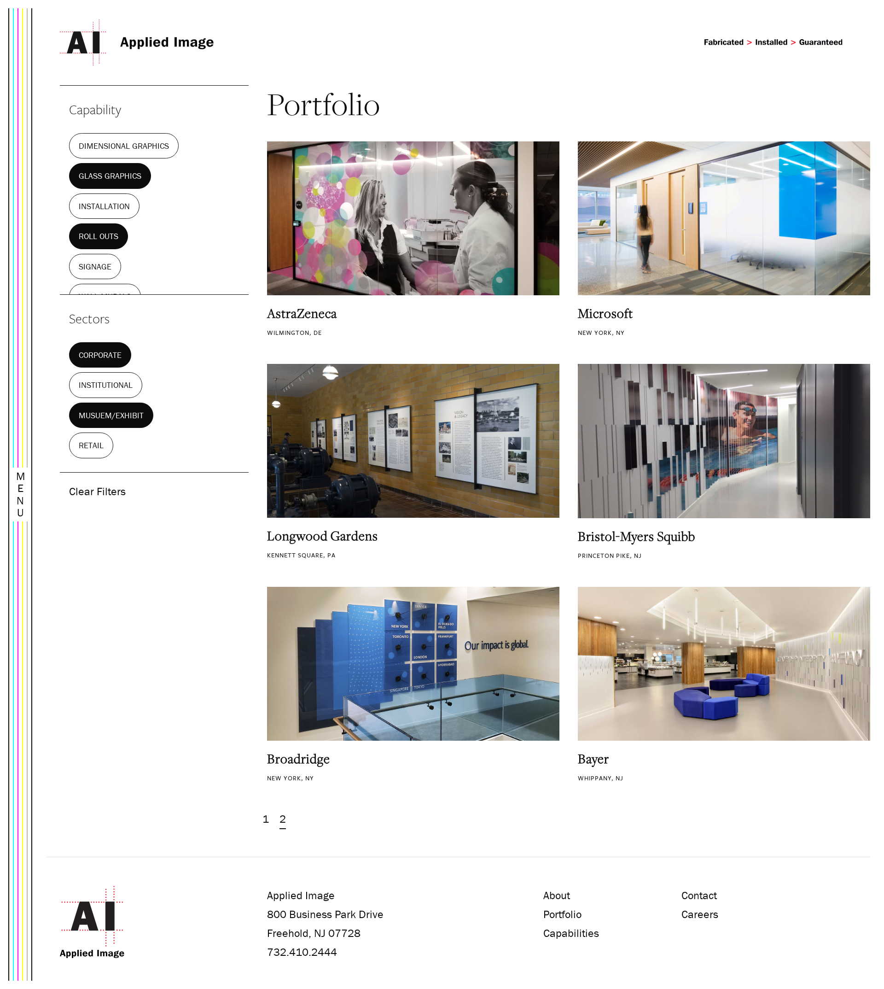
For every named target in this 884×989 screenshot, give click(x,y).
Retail (91, 445)
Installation (104, 206)
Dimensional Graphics (124, 145)
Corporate (100, 355)
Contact (699, 895)
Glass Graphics (110, 175)
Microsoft (605, 313)
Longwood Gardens (322, 535)
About (556, 895)
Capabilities (571, 933)
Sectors (89, 318)
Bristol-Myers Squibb (636, 536)
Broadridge (298, 758)
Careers (699, 914)
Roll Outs (98, 236)
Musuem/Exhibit (111, 415)
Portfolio (562, 914)
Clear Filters (97, 491)
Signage (95, 266)
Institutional (106, 385)
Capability (95, 109)
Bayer (593, 758)
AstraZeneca (302, 313)
